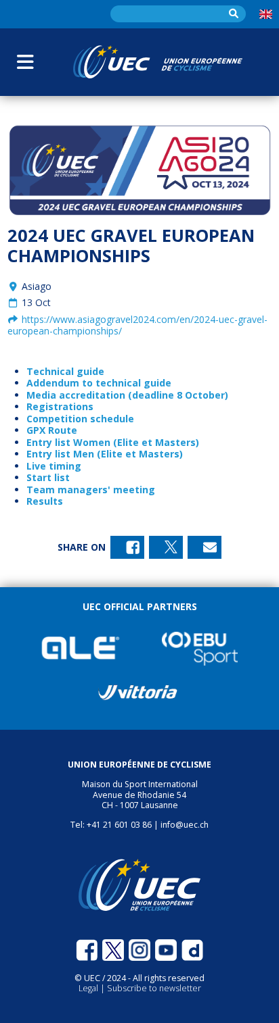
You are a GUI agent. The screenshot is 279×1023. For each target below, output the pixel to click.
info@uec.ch (184, 824)
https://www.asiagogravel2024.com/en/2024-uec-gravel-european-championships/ (137, 325)
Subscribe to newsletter (154, 988)
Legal (89, 988)
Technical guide (65, 371)
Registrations (59, 406)
